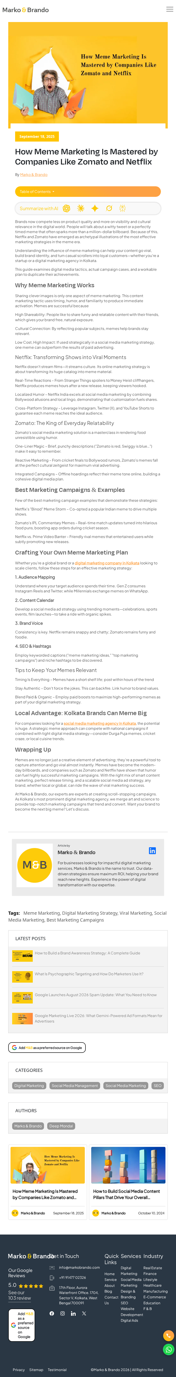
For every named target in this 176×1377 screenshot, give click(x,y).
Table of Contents (35, 191)
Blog (108, 1291)
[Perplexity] (122, 208)
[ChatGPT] (66, 208)
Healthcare (152, 1285)
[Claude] (80, 208)
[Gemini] (95, 208)
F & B (147, 1308)
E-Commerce (154, 1297)
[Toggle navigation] (169, 9)
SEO (124, 1303)
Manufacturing (155, 1291)
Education (151, 1303)
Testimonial (57, 1369)
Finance (150, 1273)
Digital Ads (129, 1320)
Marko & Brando (33, 174)
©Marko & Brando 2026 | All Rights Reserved (127, 1369)
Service (110, 1279)
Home (109, 1273)
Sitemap (36, 1369)
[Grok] (109, 208)
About (109, 1285)
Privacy (19, 1369)
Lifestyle (150, 1279)
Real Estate (152, 1268)
